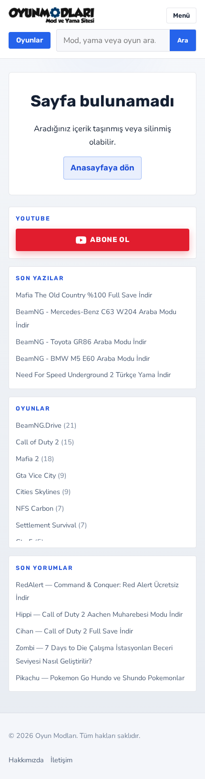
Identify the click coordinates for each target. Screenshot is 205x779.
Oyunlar (29, 40)
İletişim (61, 760)
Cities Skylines (43, 491)
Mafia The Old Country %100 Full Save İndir (84, 295)
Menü (181, 15)
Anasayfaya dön (102, 167)
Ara (182, 40)
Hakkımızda (26, 760)
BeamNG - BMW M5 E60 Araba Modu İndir (83, 358)
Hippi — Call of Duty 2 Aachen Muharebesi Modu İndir (99, 614)
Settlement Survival (51, 525)
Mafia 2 (35, 458)
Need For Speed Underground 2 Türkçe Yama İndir (93, 374)
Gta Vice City (41, 475)
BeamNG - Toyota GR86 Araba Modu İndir (81, 342)
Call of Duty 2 (45, 442)
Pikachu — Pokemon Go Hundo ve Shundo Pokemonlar (100, 678)
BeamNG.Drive (46, 425)
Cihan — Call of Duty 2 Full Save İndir (74, 631)
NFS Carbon (40, 508)
